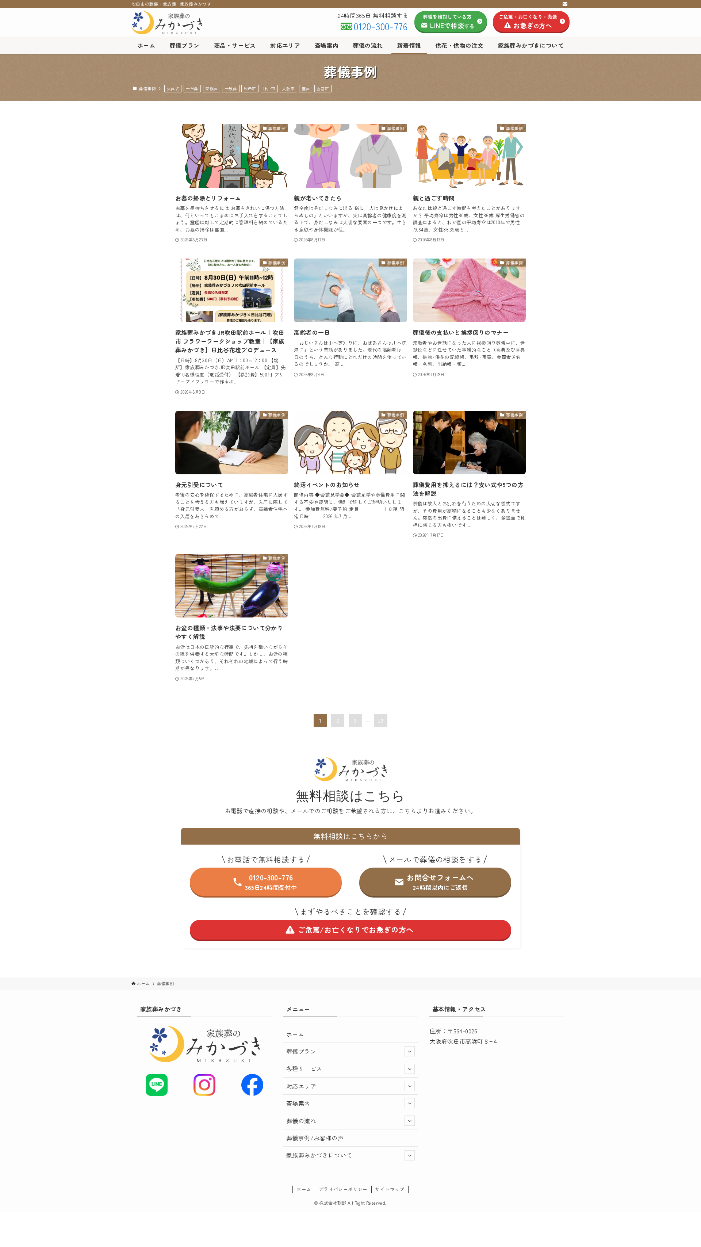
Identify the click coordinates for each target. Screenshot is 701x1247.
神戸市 (269, 88)
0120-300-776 (380, 26)
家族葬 (211, 88)
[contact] (565, 4)
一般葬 (231, 88)
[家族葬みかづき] (187, 22)
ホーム (295, 1034)
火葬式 (173, 88)
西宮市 (323, 88)
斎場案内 (298, 1103)
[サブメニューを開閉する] (410, 1051)
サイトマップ (389, 1189)
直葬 (306, 88)
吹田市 (250, 88)
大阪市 (288, 88)
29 (380, 720)
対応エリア (301, 1086)
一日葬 (192, 88)
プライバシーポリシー (343, 1189)
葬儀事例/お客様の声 (315, 1137)
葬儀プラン (301, 1051)
